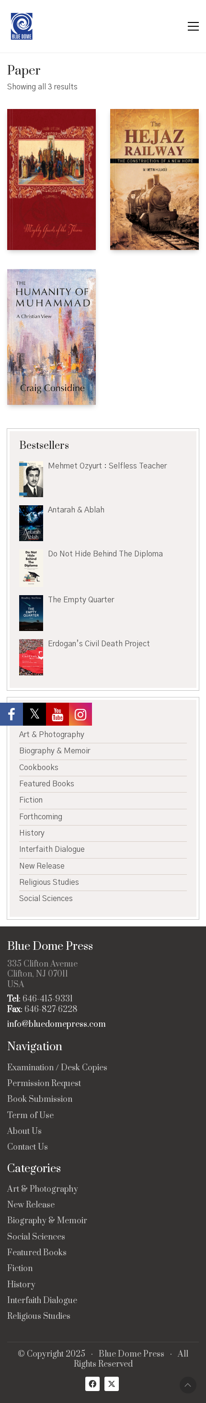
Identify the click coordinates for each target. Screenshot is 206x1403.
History (32, 833)
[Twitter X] (111, 1384)
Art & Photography (51, 735)
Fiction (31, 800)
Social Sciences (46, 899)
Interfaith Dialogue (52, 849)
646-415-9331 (48, 999)
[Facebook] (92, 1384)
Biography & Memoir (54, 751)
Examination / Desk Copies (57, 1068)
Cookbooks (38, 768)
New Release (42, 866)
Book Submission (39, 1100)
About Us (24, 1132)
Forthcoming (40, 817)
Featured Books (46, 784)
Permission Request (44, 1084)
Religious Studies (49, 882)
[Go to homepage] (21, 26)
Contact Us (27, 1147)
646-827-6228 (51, 1010)
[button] (193, 26)
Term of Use (30, 1116)
